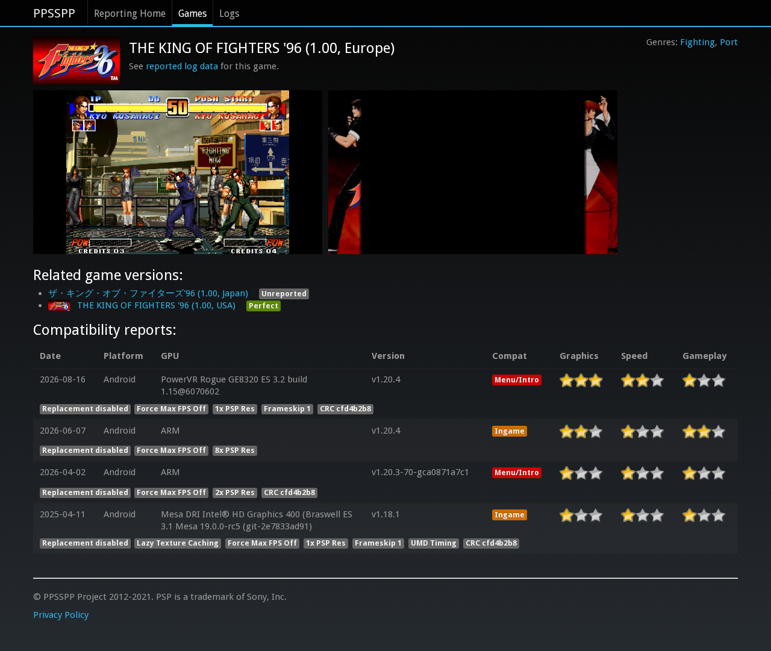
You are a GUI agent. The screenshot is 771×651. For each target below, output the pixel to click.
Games (192, 13)
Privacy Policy (61, 614)
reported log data (182, 66)
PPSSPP (54, 13)
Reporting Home (130, 13)
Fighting (697, 42)
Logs (229, 13)
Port (729, 42)
